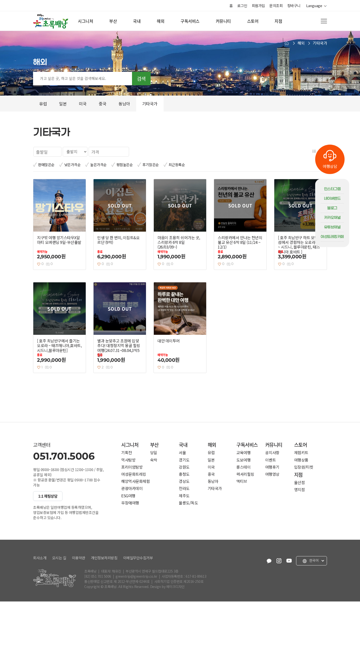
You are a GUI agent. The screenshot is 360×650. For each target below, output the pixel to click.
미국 (211, 467)
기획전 (126, 452)
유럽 (211, 452)
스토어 (253, 21)
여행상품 (301, 460)
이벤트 (270, 460)
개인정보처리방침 (104, 558)
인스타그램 (332, 189)
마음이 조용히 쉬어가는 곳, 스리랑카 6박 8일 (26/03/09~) (178, 242)
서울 (182, 452)
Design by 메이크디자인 (167, 586)
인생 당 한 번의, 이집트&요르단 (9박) (118, 240)
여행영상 (272, 474)
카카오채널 (332, 217)
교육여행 (243, 452)
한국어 (313, 560)
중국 (211, 474)
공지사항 (272, 452)
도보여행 (243, 460)
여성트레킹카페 (332, 237)
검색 (141, 78)
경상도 (184, 481)
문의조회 (276, 5)
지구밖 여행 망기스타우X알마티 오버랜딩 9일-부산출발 (59, 240)
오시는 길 (59, 558)
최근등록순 (176, 164)
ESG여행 (128, 495)
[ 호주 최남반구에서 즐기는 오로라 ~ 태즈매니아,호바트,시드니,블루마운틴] (59, 345)
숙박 (153, 460)
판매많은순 (46, 164)
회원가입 (258, 5)
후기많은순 (150, 164)
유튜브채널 (332, 227)
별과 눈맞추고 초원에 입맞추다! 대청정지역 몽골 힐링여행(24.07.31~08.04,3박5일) (118, 347)
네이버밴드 (332, 198)
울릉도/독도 (188, 502)
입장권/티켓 (303, 467)
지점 (278, 21)
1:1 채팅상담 (47, 496)
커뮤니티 (223, 21)
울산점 (299, 482)
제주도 (184, 495)
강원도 (184, 467)
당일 (153, 452)
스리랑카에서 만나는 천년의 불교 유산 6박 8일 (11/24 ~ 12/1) (240, 242)
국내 (137, 21)
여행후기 (272, 467)
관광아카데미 (132, 488)
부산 (113, 21)
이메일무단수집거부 (138, 558)
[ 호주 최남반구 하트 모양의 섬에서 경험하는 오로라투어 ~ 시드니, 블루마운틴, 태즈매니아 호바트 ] (300, 244)
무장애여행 (130, 502)
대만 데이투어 (168, 340)
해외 (160, 21)
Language (315, 5)
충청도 (184, 474)
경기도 (184, 460)
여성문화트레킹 (133, 474)
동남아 (213, 481)
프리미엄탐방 (132, 467)
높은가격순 (98, 164)
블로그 (332, 208)
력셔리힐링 (245, 474)
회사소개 (39, 558)
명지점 (299, 489)
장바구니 (293, 5)
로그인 (242, 5)
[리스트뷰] (314, 151)
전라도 (184, 488)
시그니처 (85, 21)
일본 (211, 460)
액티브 (241, 481)
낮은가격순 (72, 164)
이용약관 (78, 558)
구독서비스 (190, 21)
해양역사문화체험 (135, 481)
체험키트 (301, 452)
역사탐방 (128, 460)
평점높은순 (124, 164)
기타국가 (215, 488)
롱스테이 (243, 467)
